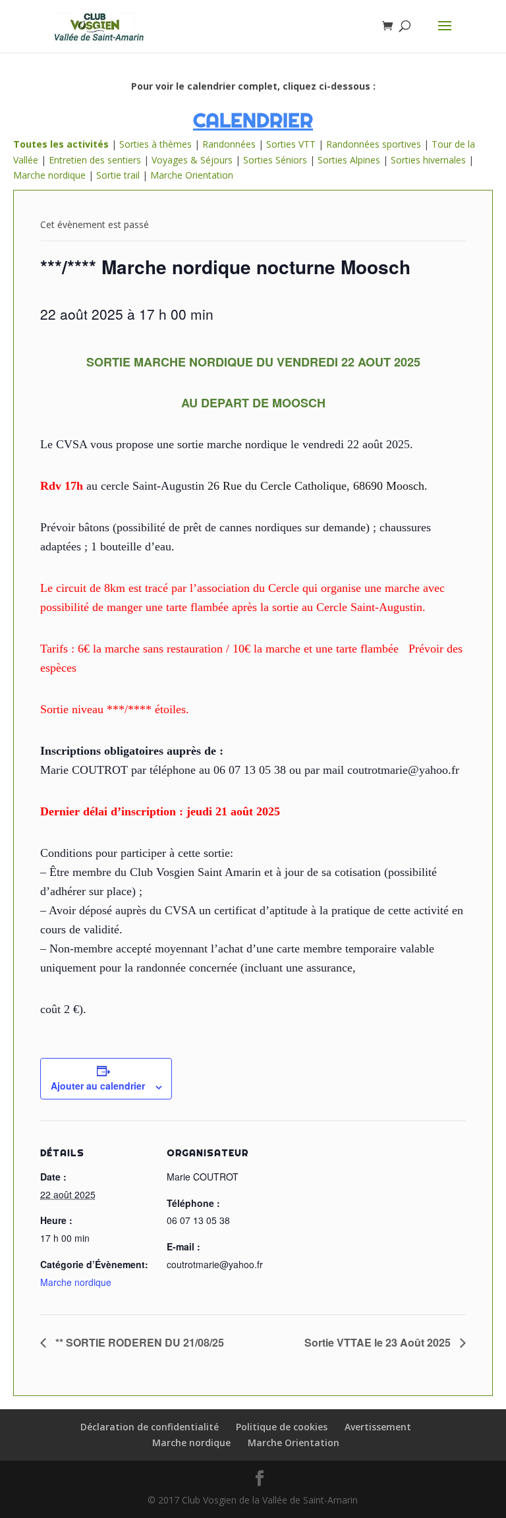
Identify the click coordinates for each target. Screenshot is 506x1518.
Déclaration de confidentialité (149, 1426)
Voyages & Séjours (192, 160)
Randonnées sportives (373, 144)
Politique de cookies (281, 1426)
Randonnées (229, 144)
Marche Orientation (191, 175)
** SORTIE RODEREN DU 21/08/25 (138, 1342)
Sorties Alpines (349, 160)
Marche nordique (49, 175)
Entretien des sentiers (95, 160)
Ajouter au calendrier (98, 1085)
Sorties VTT (291, 144)
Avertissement (378, 1426)
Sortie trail (119, 175)
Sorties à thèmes (155, 144)
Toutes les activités (61, 144)
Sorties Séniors (275, 160)
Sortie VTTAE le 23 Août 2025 (378, 1342)
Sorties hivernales (428, 160)
